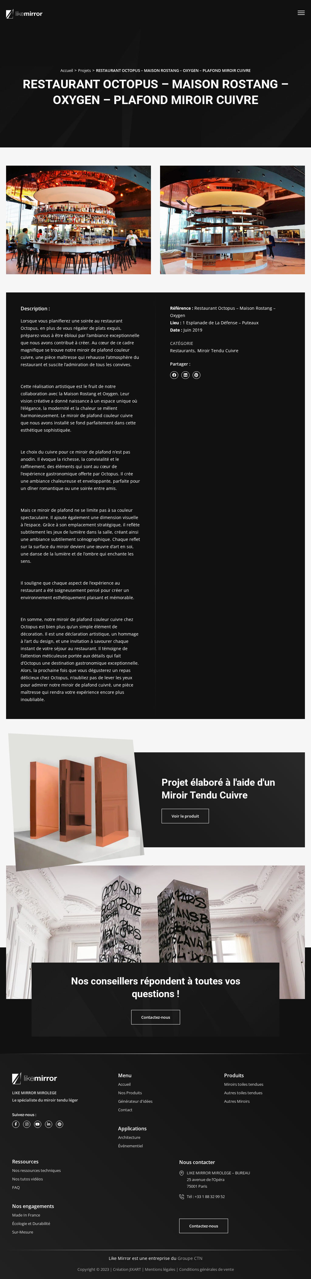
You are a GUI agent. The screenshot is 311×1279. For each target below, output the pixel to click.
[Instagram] (26, 1124)
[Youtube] (37, 1124)
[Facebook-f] (15, 1124)
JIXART (135, 1269)
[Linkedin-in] (48, 1124)
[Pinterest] (59, 1124)
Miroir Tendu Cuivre (217, 350)
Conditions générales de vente (206, 1269)
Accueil (66, 70)
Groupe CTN (190, 1258)
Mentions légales (160, 1269)
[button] (174, 375)
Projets (84, 70)
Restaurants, (183, 350)
